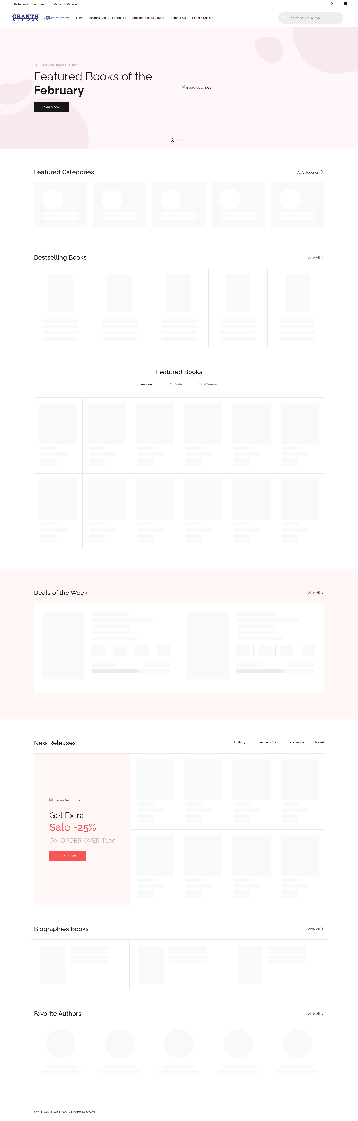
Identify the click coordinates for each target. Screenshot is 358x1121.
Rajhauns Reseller (66, 4)
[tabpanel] (179, 88)
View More (67, 856)
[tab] (146, 385)
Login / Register (203, 17)
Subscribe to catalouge (148, 17)
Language (119, 17)
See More (51, 107)
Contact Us (178, 17)
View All (314, 593)
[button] (332, 4)
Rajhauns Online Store (29, 4)
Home (80, 17)
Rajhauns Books (98, 17)
